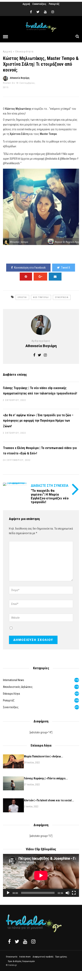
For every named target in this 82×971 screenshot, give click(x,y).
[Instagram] (52, 12)
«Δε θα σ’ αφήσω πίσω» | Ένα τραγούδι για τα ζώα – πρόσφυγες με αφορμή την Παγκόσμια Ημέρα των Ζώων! (38, 420)
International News (13, 680)
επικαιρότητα (25, 51)
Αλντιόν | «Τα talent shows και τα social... (49, 800)
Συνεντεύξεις (39, 4)
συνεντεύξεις (11, 707)
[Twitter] (17, 941)
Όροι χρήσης (61, 956)
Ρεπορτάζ (54, 4)
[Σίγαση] (67, 893)
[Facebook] (9, 941)
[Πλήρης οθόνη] (74, 893)
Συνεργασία (61, 297)
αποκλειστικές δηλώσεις (18, 686)
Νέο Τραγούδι (41, 297)
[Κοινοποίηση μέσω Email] (55, 277)
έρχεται (22, 297)
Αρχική (26, 4)
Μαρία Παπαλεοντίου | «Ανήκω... (43, 756)
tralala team (25, 956)
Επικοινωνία (11, 956)
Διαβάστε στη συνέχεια (49, 485)
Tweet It (65, 267)
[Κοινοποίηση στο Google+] (40, 277)
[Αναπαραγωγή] (8, 893)
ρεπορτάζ (8, 700)
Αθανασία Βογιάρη (19, 78)
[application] (41, 875)
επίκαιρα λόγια (11, 693)
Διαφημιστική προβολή (43, 956)
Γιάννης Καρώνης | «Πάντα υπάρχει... (46, 778)
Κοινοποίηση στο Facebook (30, 267)
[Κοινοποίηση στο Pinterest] (26, 277)
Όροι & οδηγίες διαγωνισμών (21, 961)
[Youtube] (45, 12)
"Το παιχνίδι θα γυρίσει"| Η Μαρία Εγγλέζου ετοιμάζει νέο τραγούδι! (50, 496)
